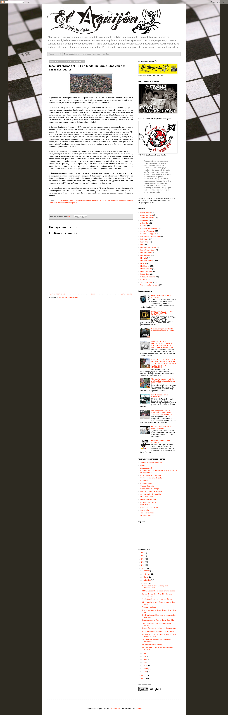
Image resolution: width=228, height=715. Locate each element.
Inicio (93, 294)
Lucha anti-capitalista (148, 247)
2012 (143, 679)
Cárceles (143, 226)
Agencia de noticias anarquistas (151, 463)
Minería (143, 263)
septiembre (147, 580)
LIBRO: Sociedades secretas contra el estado (158, 591)
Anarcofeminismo (146, 215)
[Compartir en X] (80, 216)
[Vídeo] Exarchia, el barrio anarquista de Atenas (159, 628)
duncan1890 (115, 709)
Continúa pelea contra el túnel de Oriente (157, 599)
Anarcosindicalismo (147, 218)
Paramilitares (145, 274)
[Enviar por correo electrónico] (75, 216)
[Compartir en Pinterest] (85, 216)
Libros (142, 245)
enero (145, 672)
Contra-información (147, 231)
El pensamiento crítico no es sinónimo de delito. (161, 427)
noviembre (147, 574)
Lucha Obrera (145, 255)
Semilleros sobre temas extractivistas (159, 396)
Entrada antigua (126, 294)
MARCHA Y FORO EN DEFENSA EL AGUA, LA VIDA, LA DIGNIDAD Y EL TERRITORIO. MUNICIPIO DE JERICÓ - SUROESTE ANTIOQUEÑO (163, 363)
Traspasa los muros (147, 513)
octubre (145, 577)
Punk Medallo (145, 505)
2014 (143, 568)
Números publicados (71, 54)
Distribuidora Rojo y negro (149, 489)
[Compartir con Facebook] (83, 216)
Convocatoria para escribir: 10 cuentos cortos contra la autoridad (163, 330)
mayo (145, 659)
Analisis (106, 54)
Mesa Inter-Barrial (146, 497)
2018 (143, 556)
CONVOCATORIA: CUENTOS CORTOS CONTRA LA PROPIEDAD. (161, 313)
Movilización (144, 266)
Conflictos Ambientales (148, 228)
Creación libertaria (147, 486)
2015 (143, 565)
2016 (143, 562)
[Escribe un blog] (78, 216)
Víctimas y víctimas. (149, 607)
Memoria (143, 258)
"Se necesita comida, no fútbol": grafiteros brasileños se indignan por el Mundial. (163, 381)
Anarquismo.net (146, 468)
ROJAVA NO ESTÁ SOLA (149, 508)
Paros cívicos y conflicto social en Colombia (158, 620)
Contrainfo (144, 481)
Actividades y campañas (91, 54)
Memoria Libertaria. (147, 261)
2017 (143, 559)
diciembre (146, 571)
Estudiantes (144, 239)
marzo (145, 666)
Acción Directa (145, 212)
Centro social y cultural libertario (151, 478)
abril (144, 662)
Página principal (55, 54)
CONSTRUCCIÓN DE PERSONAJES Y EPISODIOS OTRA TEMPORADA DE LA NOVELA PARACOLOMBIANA (162, 344)
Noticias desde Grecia (148, 502)
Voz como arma (145, 516)
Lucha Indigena (146, 253)
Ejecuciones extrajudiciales (150, 236)
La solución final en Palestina (152, 644)
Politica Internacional (147, 277)
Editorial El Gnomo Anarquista (151, 491)
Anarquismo (144, 220)
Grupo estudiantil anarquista (150, 494)
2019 (143, 553)
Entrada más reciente (57, 294)
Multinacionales (146, 269)
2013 (143, 676)
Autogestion (144, 223)
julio (144, 653)
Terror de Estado (146, 282)
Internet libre (144, 242)
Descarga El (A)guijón (148, 234)
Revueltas (144, 279)
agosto (145, 583)
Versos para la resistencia (149, 285)
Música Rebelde (146, 271)
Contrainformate (146, 483)
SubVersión (144, 510)
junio (145, 656)
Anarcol (143, 465)
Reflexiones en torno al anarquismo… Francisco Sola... (156, 587)
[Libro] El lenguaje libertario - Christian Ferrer (158, 631)
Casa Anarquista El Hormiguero (151, 475)
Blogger (139, 709)
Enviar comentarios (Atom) (68, 298)
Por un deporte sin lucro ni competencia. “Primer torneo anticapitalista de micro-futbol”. (162, 413)
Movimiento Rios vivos (148, 499)
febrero (145, 669)
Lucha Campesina (147, 250)
